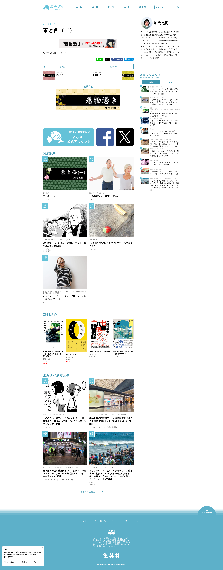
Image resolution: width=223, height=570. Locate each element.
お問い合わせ (103, 521)
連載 (95, 7)
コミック (170, 82)
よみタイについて (89, 521)
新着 (79, 7)
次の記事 (113, 67)
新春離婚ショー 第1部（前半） (104, 196)
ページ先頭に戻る (207, 515)
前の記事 (63, 67)
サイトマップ (116, 521)
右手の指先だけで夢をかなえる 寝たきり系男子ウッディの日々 (53, 353)
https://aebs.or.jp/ (111, 546)
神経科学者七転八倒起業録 (99, 351)
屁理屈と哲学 (71, 354)
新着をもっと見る (88, 492)
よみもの (151, 82)
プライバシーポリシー (132, 521)
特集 (126, 7)
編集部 (142, 7)
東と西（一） (49, 196)
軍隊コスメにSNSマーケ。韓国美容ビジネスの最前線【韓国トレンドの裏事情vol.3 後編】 (111, 421)
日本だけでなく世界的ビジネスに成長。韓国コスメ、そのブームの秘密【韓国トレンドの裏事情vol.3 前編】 (64, 473)
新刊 (111, 7)
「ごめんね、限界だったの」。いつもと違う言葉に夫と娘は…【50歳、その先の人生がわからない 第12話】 (64, 421)
